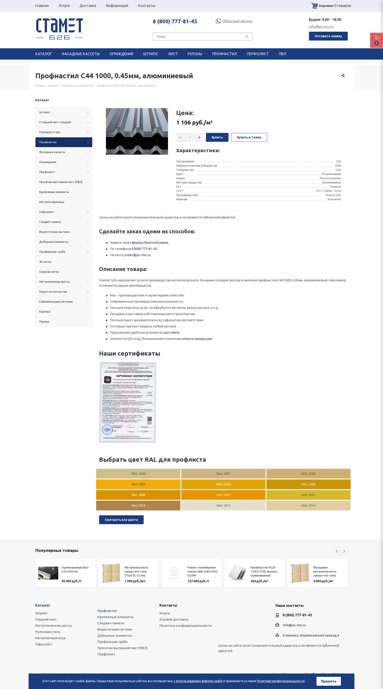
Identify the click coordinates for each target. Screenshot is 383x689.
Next (344, 551)
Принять (328, 681)
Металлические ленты (53, 625)
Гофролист (43, 644)
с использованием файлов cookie (198, 681)
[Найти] (247, 37)
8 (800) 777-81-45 (175, 21)
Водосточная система (114, 629)
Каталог (42, 605)
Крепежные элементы (115, 617)
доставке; (172, 332)
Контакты (168, 605)
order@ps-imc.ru (137, 255)
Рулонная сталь (47, 632)
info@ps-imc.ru (321, 27)
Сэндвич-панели (110, 623)
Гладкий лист (46, 619)
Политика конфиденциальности (185, 625)
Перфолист (106, 654)
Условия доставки (173, 619)
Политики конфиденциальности (281, 681)
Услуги (164, 613)
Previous (337, 551)
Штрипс (41, 613)
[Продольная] (127, 402)
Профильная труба (112, 642)
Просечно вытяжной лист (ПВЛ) (122, 648)
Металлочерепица (50, 638)
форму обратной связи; (150, 242)
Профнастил (107, 611)
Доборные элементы (114, 635)
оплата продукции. (197, 339)
